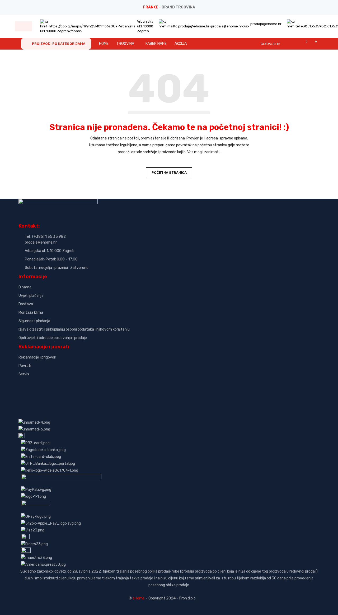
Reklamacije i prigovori (37, 357)
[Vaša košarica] (313, 43)
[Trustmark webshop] (58, 383)
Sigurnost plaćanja (34, 321)
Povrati (24, 366)
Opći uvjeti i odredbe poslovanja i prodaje (52, 338)
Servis (23, 374)
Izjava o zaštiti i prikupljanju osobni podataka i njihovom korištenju (74, 329)
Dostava (25, 304)
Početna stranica (169, 173)
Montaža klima (30, 312)
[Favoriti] (303, 44)
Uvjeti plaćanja (31, 295)
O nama (24, 287)
